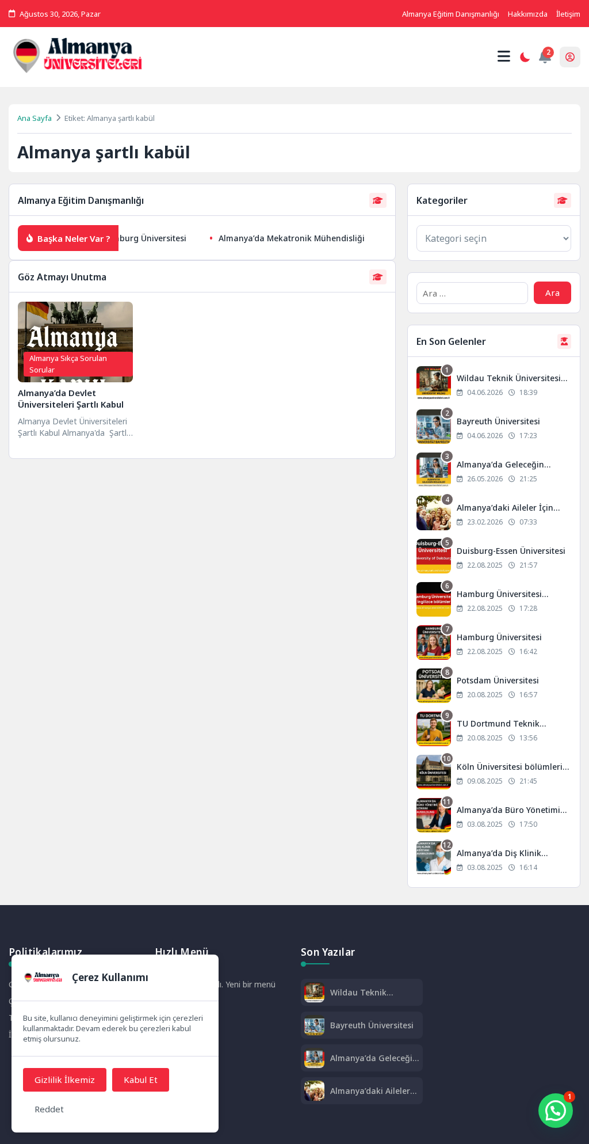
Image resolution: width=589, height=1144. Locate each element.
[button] (555, 1110)
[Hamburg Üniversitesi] (494, 644)
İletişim (568, 14)
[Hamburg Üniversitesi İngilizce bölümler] (494, 600)
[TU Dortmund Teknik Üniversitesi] (494, 730)
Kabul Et (141, 1079)
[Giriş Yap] (570, 57)
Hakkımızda (528, 14)
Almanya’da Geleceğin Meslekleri (374, 1057)
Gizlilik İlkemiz (65, 1079)
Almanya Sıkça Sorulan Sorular (68, 363)
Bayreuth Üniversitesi (372, 1025)
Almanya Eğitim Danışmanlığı (450, 14)
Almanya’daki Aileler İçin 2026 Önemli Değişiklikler (370, 1090)
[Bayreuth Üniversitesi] (494, 428)
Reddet (49, 1109)
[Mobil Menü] (504, 56)
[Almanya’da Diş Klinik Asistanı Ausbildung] (494, 860)
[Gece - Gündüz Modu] (524, 58)
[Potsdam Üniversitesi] (494, 687)
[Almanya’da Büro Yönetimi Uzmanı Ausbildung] (494, 816)
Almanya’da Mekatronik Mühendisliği (281, 238)
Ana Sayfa (34, 118)
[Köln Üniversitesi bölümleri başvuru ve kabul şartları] (494, 773)
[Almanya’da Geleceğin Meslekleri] (494, 471)
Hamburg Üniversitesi (133, 238)
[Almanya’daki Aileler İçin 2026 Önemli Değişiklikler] (494, 514)
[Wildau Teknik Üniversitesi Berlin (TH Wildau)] (494, 385)
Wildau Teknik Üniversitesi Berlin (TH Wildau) (374, 992)
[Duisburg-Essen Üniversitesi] (494, 557)
